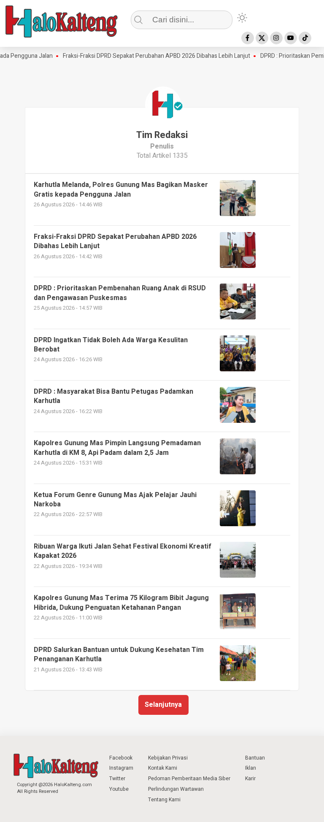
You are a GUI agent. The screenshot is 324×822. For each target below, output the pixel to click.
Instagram (121, 768)
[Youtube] (290, 38)
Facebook (120, 758)
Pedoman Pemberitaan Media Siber (189, 778)
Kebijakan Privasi (168, 758)
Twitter (117, 778)
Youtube (119, 789)
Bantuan (255, 758)
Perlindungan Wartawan (176, 789)
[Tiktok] (305, 38)
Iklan (250, 768)
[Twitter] (262, 38)
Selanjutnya (163, 705)
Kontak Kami (162, 768)
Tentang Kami (164, 799)
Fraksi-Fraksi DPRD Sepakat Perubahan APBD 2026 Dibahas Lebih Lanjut (147, 56)
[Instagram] (276, 38)
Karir (250, 778)
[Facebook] (247, 38)
